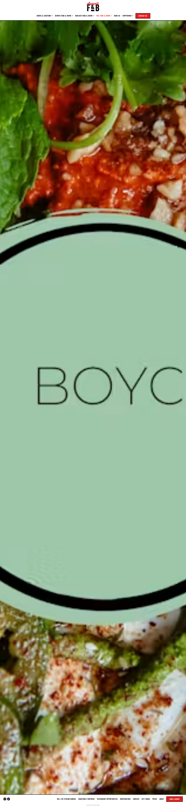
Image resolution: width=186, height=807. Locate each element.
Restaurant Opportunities (107, 799)
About (161, 799)
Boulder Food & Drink (84, 15)
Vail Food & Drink (104, 15)
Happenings (127, 15)
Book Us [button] (117, 16)
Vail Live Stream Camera (66, 799)
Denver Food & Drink (64, 15)
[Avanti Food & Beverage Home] (93, 6)
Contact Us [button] (143, 16)
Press (154, 799)
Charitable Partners (86, 799)
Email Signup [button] (175, 799)
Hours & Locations (45, 15)
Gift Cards (146, 799)
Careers (136, 799)
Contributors (125, 799)
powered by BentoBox (93, 805)
